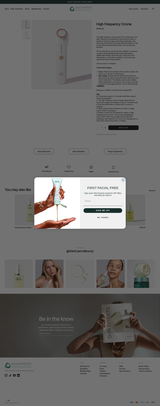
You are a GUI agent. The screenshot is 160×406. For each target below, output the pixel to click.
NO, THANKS (102, 217)
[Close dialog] (123, 180)
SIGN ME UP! (103, 210)
